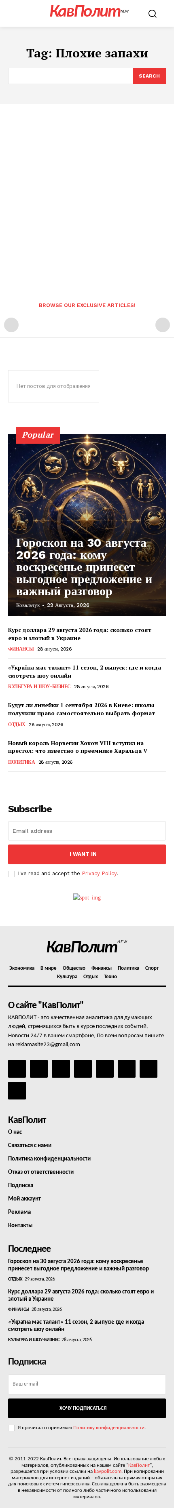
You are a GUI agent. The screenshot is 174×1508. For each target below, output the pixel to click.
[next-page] (26, 783)
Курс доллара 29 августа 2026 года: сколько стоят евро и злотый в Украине (79, 634)
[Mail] (61, 1069)
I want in (83, 854)
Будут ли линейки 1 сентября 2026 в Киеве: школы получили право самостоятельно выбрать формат (81, 709)
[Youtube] (17, 1090)
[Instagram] (39, 1069)
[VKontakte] (148, 1069)
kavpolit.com (107, 1471)
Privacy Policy (99, 873)
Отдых (16, 724)
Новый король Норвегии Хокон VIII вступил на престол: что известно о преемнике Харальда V (77, 747)
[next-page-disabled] (162, 325)
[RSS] (83, 1069)
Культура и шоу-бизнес (39, 686)
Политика (21, 762)
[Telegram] (105, 1069)
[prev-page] (11, 325)
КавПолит (139, 1465)
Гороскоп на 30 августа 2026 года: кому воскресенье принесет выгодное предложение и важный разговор (84, 566)
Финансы (21, 649)
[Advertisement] (87, 195)
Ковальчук (28, 605)
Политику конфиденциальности (108, 1427)
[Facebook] (17, 1069)
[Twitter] (127, 1069)
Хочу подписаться (82, 1408)
